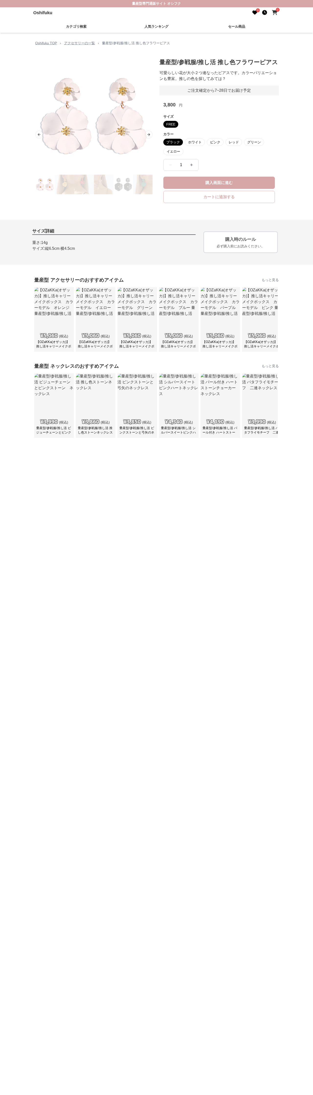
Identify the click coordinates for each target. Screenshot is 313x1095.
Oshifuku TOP (46, 43)
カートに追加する (219, 197)
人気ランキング (156, 26)
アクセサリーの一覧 (79, 43)
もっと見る (270, 280)
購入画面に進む (219, 183)
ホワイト (195, 142)
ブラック (173, 142)
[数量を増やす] (191, 165)
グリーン (254, 142)
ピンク (215, 142)
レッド (234, 142)
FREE (170, 124)
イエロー (173, 151)
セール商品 (236, 26)
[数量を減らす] (170, 165)
